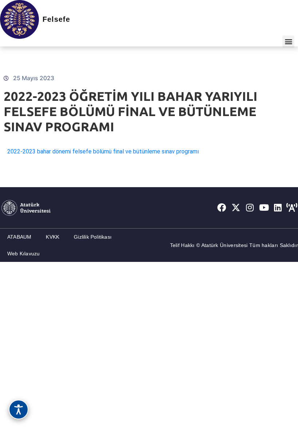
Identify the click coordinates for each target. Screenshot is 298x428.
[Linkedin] (278, 207)
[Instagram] (250, 207)
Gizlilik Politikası (93, 237)
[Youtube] (264, 207)
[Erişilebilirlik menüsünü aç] (18, 409)
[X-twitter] (236, 207)
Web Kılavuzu (23, 253)
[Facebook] (222, 207)
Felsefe (56, 19)
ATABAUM (19, 237)
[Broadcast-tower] (292, 207)
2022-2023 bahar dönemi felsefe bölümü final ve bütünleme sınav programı (103, 151)
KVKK (52, 237)
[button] (288, 42)
